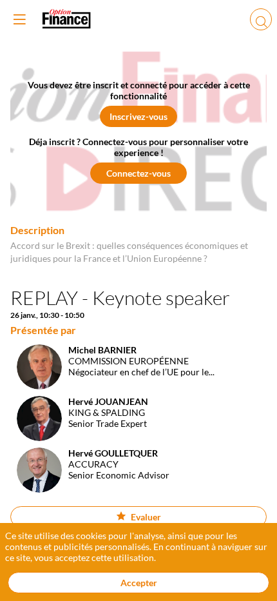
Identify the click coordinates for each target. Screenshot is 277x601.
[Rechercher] (261, 19)
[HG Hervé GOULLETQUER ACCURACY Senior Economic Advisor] (89, 489)
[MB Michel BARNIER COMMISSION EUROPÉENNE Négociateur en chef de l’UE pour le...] (112, 385)
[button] (138, 116)
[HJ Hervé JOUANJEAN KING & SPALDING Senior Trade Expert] (79, 437)
